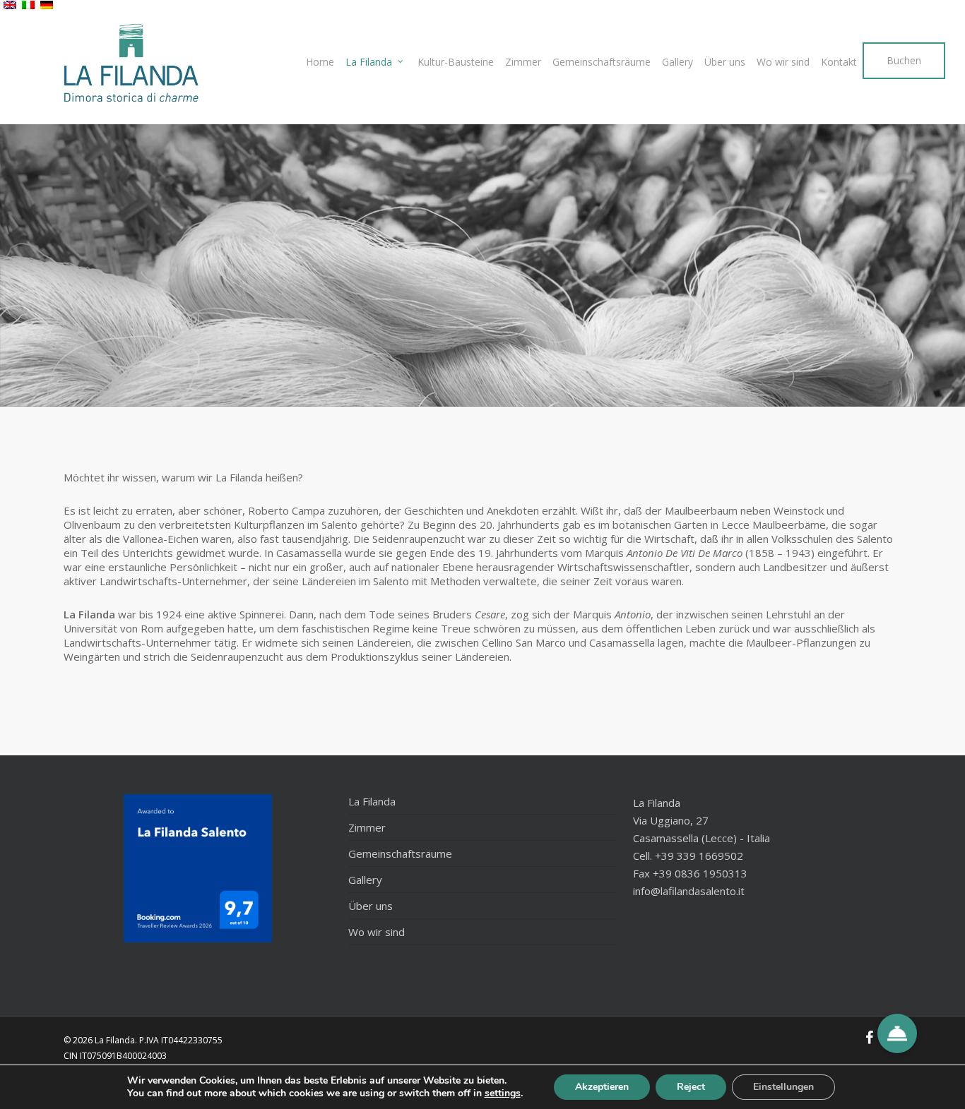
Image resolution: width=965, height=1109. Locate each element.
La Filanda (372, 801)
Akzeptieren (602, 1086)
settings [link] (503, 1093)
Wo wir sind (376, 932)
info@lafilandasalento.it (689, 891)
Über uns (370, 906)
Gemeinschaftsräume (400, 853)
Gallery (365, 880)
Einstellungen (783, 1086)
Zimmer (367, 827)
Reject (691, 1086)
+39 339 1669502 (699, 856)
